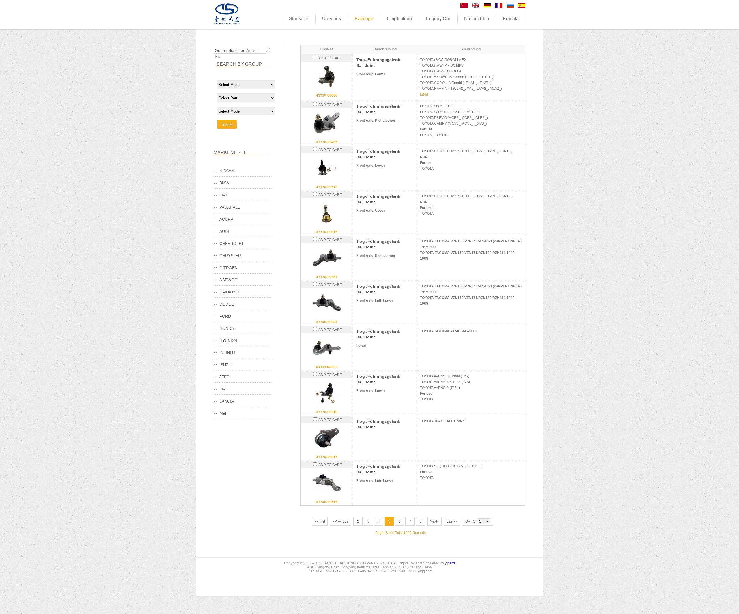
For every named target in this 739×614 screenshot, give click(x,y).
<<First (319, 521)
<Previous (340, 521)
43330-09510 (326, 187)
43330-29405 (326, 142)
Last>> (452, 521)
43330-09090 (326, 95)
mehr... (425, 94)
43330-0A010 (327, 367)
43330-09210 (326, 412)
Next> (434, 521)
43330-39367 (326, 277)
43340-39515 (326, 502)
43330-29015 (326, 457)
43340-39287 (326, 322)
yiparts (450, 563)
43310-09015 (326, 232)
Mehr (224, 413)
